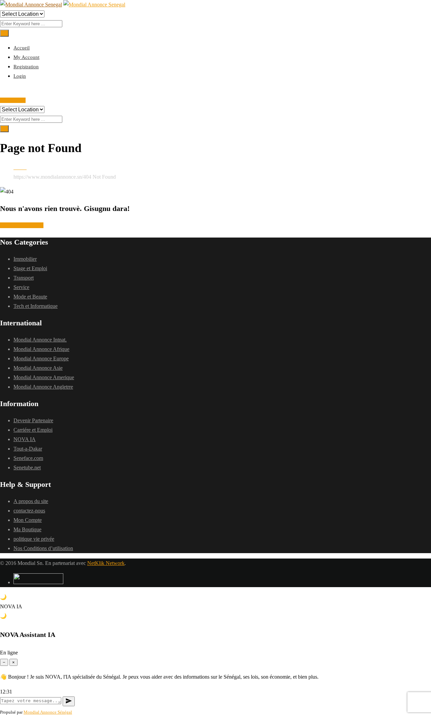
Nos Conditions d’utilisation (43, 548)
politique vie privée (33, 539)
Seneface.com (28, 458)
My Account (26, 57)
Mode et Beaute (30, 296)
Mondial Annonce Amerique (43, 377)
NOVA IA (24, 439)
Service (21, 287)
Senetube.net (27, 467)
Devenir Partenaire (33, 420)
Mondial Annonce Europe (41, 358)
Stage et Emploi (30, 268)
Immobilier (25, 259)
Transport (23, 278)
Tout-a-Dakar (27, 449)
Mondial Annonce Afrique (41, 349)
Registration (26, 66)
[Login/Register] (2, 91)
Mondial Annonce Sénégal (48, 712)
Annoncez (15, 100)
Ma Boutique (27, 529)
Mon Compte (27, 520)
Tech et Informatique (35, 306)
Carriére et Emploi (33, 430)
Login (19, 76)
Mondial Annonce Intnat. (40, 340)
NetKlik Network (106, 563)
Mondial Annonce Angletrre (43, 387)
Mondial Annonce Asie (38, 368)
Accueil (21, 47)
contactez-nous (29, 510)
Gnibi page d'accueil (21, 225)
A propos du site (30, 501)
